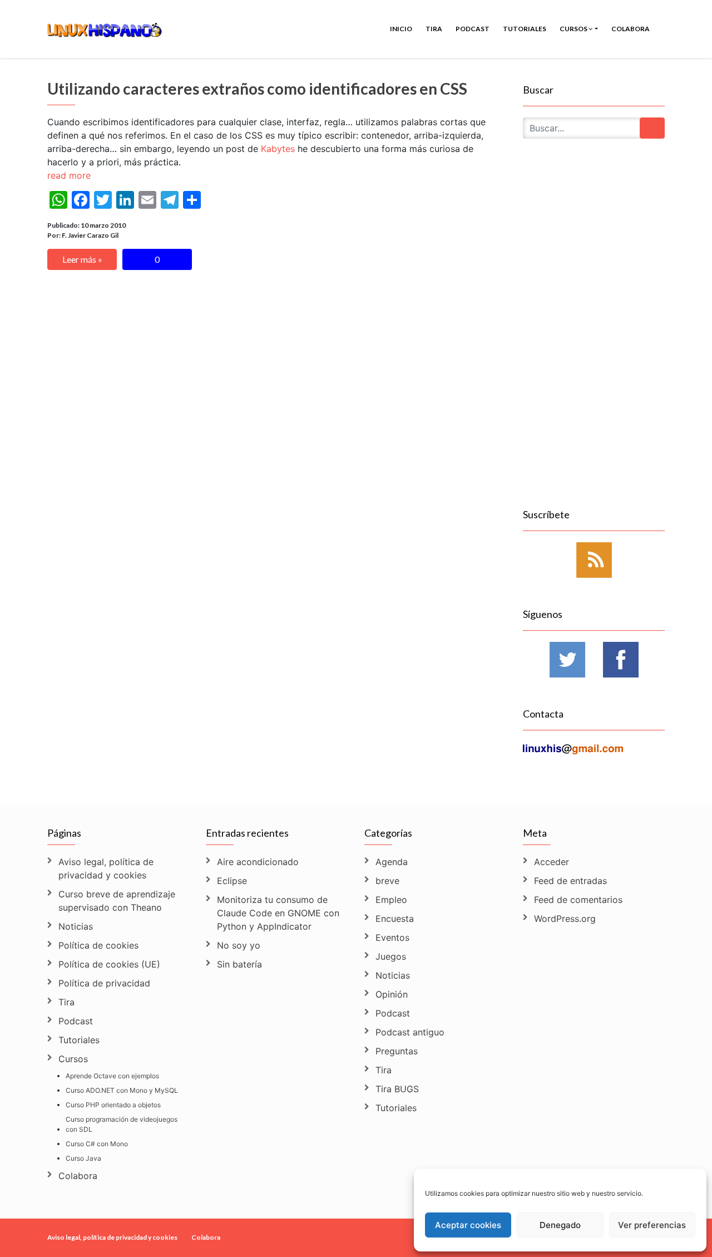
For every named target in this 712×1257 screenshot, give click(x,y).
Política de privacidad (104, 983)
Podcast (473, 28)
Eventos (392, 937)
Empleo (391, 899)
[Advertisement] (594, 336)
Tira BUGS (397, 1088)
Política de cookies (98, 945)
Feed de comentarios (578, 899)
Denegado (560, 1225)
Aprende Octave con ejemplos (112, 1076)
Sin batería (239, 964)
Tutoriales (524, 28)
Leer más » (82, 259)
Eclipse (232, 880)
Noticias (75, 926)
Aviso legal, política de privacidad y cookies (106, 868)
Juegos (390, 956)
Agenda (391, 861)
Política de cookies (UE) (109, 964)
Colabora (630, 28)
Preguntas (396, 1051)
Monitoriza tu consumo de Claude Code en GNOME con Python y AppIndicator (278, 913)
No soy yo (238, 945)
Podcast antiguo (409, 1032)
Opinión (391, 994)
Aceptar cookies (468, 1225)
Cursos (574, 28)
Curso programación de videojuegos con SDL (121, 1124)
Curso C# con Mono (97, 1144)
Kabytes (278, 148)
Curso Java (83, 1158)
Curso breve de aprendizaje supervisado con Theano (116, 900)
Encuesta (394, 918)
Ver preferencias (652, 1225)
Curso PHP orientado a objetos (113, 1105)
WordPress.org (565, 918)
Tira (434, 28)
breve (387, 880)
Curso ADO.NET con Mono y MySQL (122, 1090)
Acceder (551, 861)
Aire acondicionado (258, 861)
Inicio (401, 28)
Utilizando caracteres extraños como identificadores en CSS (257, 88)
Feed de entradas (570, 880)
